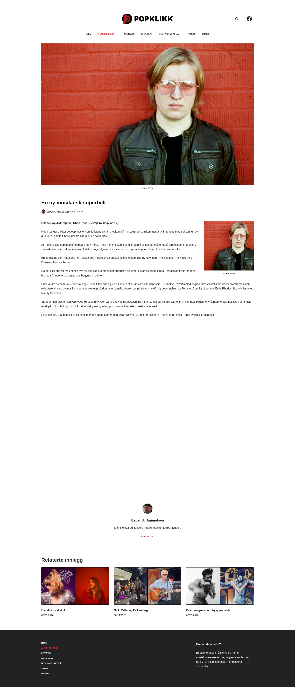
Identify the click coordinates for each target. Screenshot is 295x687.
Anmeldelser (106, 34)
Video (191, 34)
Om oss (205, 34)
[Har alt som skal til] (75, 586)
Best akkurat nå (169, 34)
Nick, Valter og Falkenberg (131, 610)
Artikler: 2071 (148, 537)
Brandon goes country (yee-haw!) (208, 610)
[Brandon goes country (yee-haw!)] (220, 586)
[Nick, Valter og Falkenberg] (147, 586)
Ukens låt (146, 34)
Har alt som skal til (53, 610)
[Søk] (236, 18)
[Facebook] (249, 18)
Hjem (88, 34)
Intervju (129, 34)
